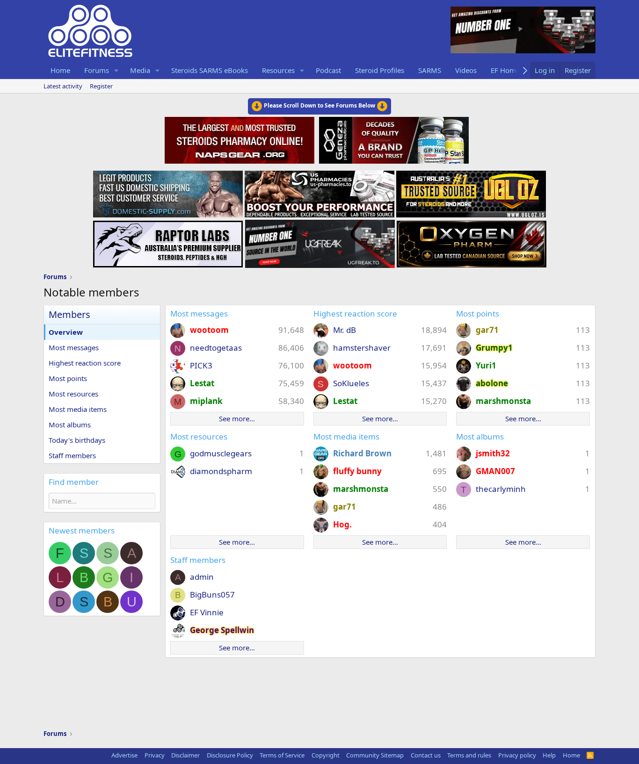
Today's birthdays (77, 440)
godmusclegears (221, 453)
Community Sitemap (375, 755)
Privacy (155, 755)
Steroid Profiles (379, 70)
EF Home (505, 70)
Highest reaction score (85, 363)
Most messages (74, 347)
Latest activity (63, 86)
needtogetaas (216, 347)
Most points (68, 378)
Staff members (72, 455)
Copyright (326, 755)
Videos (466, 70)
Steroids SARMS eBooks (209, 70)
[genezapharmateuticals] (393, 139)
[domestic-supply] (168, 191)
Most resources (73, 393)
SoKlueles (351, 383)
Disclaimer (185, 755)
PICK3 (201, 365)
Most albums (70, 424)
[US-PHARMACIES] (319, 191)
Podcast (328, 70)
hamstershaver (362, 347)
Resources (278, 70)
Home (60, 70)
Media (140, 70)
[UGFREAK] (320, 241)
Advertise (124, 755)
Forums (96, 70)
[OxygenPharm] (471, 241)
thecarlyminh (501, 488)
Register (101, 86)
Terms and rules (469, 755)
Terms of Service (282, 755)
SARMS (429, 70)
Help (549, 755)
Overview (66, 332)
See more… (237, 418)
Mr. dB (344, 329)
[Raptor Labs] (168, 241)
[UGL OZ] (471, 191)
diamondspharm (221, 471)
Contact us (426, 755)
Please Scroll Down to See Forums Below (319, 105)
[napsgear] (241, 139)
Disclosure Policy (230, 755)
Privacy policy (517, 755)
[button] (116, 70)
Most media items (78, 409)
